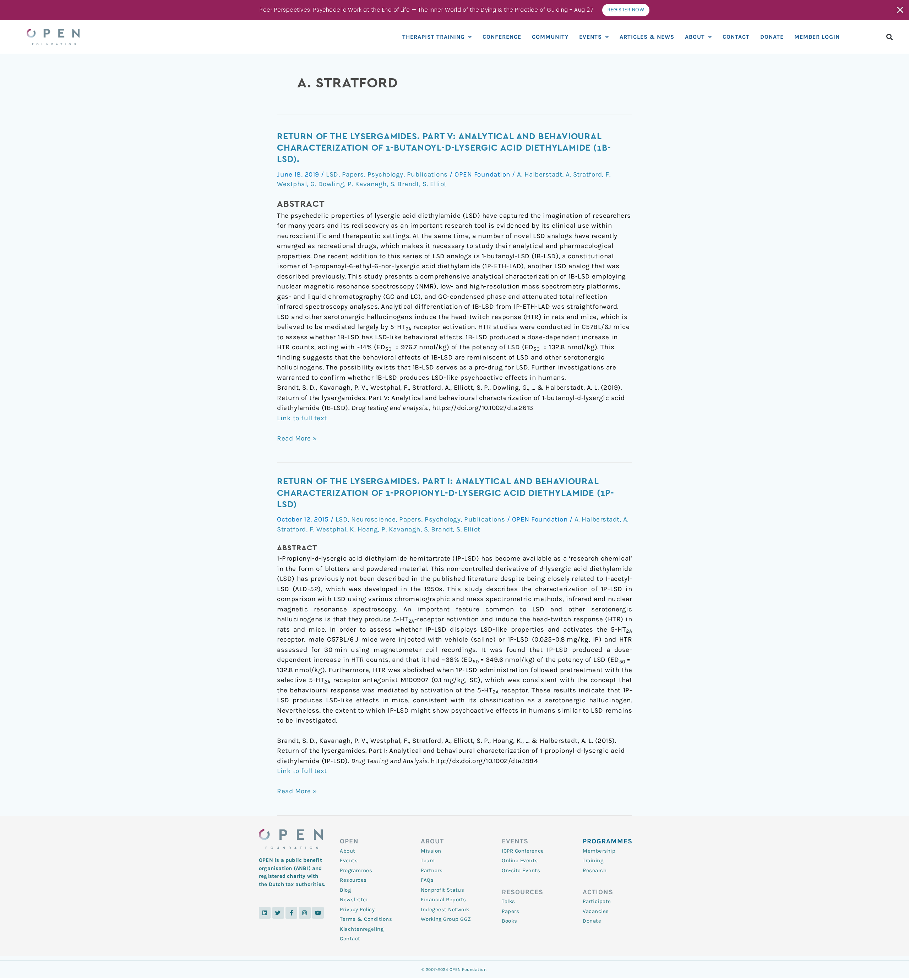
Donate (772, 36)
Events (590, 36)
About (695, 36)
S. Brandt (404, 184)
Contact (736, 36)
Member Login (817, 36)
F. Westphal (328, 529)
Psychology (385, 174)
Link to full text (302, 418)
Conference (502, 36)
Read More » (297, 437)
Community (550, 36)
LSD (332, 174)
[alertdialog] (454, 10)
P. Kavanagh (367, 184)
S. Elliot (435, 184)
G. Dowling (327, 184)
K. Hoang (364, 529)
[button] (890, 37)
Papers (353, 174)
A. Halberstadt (539, 174)
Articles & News (647, 36)
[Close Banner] (900, 10)
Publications (427, 174)
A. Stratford (584, 174)
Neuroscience (373, 519)
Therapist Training (433, 36)
